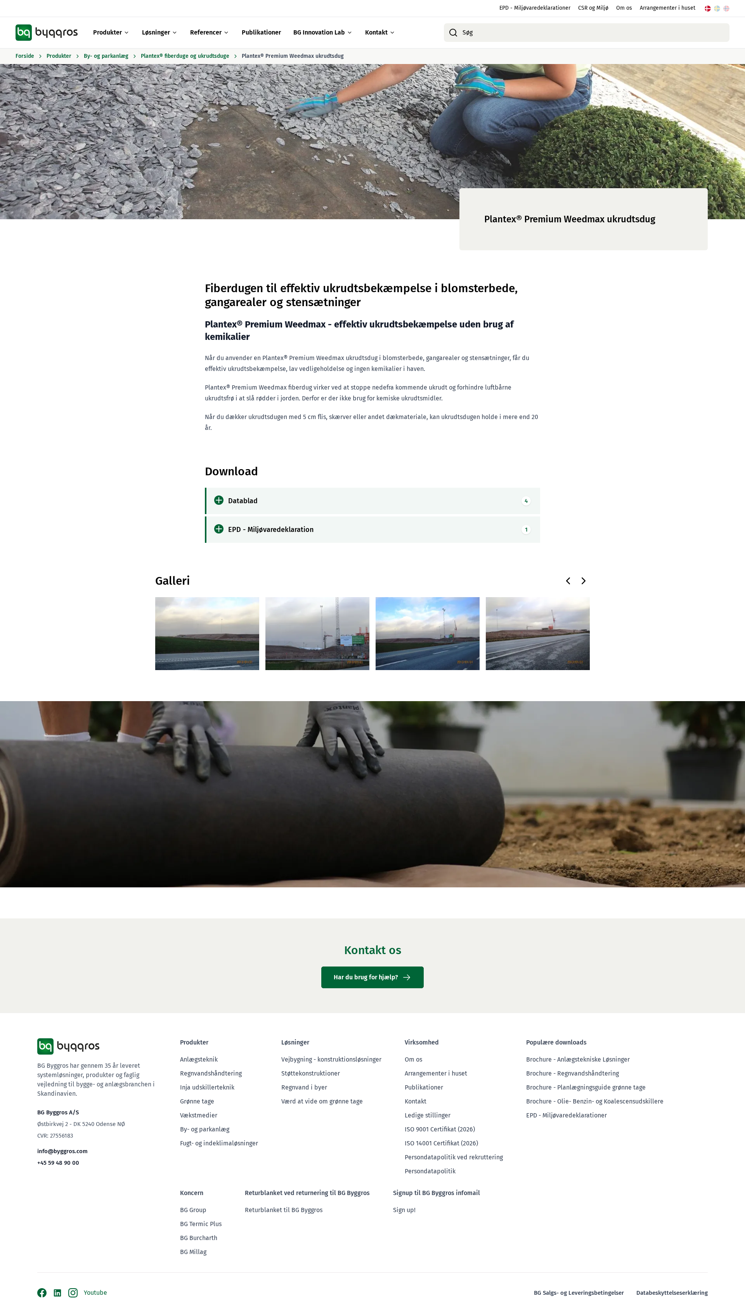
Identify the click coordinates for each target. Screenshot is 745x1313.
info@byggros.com (62, 1151)
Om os (624, 8)
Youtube (95, 1292)
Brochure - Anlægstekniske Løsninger (578, 1059)
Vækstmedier (198, 1115)
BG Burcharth (198, 1238)
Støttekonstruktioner (310, 1073)
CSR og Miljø (593, 8)
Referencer (206, 32)
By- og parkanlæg (204, 1129)
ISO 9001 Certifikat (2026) (440, 1129)
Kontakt (376, 32)
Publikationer (261, 32)
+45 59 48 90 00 (58, 1162)
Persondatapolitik (430, 1171)
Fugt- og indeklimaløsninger (219, 1143)
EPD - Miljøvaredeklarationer (534, 8)
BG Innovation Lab (319, 32)
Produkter (107, 32)
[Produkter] (126, 32)
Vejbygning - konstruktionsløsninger (331, 1059)
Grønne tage (197, 1101)
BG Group (193, 1210)
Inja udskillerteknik (207, 1087)
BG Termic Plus (201, 1224)
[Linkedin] (57, 1292)
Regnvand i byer (304, 1087)
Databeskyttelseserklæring (672, 1292)
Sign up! (404, 1210)
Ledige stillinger (427, 1115)
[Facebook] (42, 1292)
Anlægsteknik (199, 1059)
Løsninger (156, 32)
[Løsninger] (175, 32)
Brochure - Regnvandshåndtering (572, 1073)
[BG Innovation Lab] (350, 32)
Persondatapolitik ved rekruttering (454, 1157)
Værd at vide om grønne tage (322, 1101)
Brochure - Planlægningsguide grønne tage (586, 1087)
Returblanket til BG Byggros (283, 1210)
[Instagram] (73, 1292)
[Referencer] (226, 32)
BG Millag (193, 1252)
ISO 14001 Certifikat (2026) (441, 1143)
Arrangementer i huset (667, 8)
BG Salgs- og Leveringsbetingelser (579, 1292)
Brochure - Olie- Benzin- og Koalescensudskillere (595, 1101)
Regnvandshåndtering (211, 1073)
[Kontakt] (392, 32)
